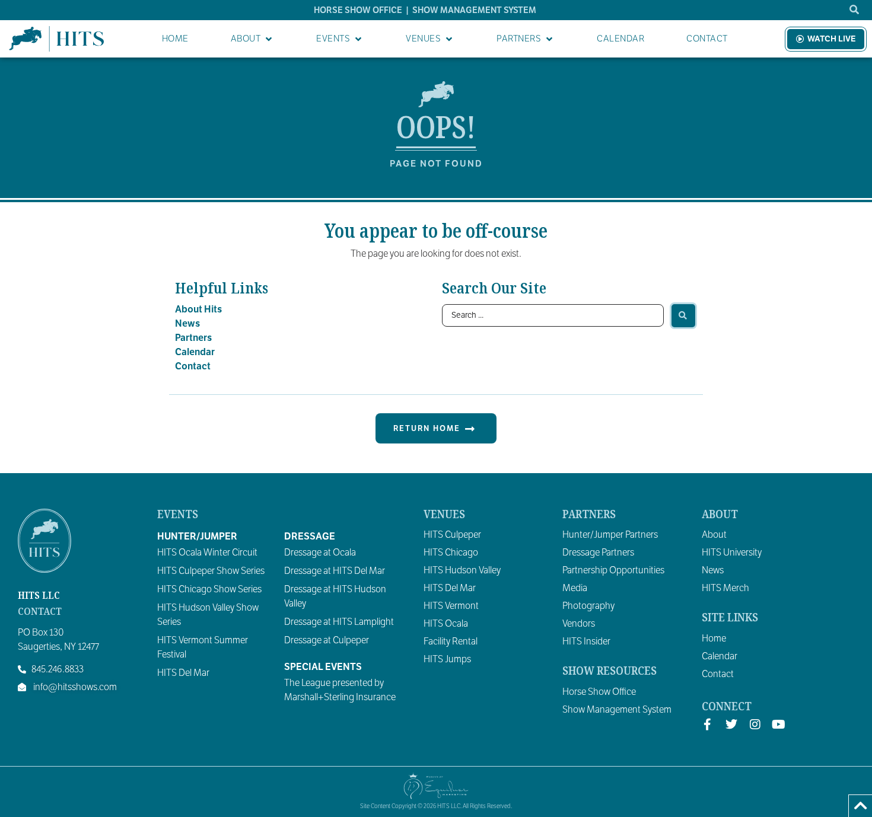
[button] (252, 39)
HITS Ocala (446, 624)
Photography (588, 606)
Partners (193, 338)
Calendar (195, 352)
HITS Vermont (451, 606)
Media (574, 588)
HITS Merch (725, 588)
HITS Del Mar (450, 588)
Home (714, 638)
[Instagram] (755, 724)
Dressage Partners (598, 553)
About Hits (198, 309)
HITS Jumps (447, 659)
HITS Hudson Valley (462, 570)
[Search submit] (683, 315)
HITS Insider (586, 641)
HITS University (732, 553)
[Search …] (854, 10)
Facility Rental (451, 641)
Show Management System (616, 710)
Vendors (578, 624)
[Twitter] (731, 724)
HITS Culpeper (452, 535)
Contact (193, 366)
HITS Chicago (451, 553)
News (187, 324)
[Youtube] (779, 724)
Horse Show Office (599, 692)
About (714, 535)
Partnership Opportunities (613, 570)
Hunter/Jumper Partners (610, 535)
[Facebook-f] (708, 724)
